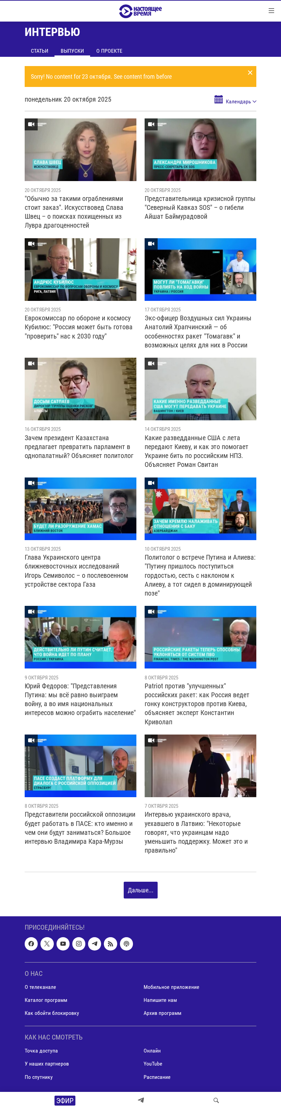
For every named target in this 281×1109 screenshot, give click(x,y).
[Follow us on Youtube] (63, 943)
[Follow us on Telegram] (94, 943)
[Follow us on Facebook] (31, 943)
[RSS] (110, 943)
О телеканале (40, 987)
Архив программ (162, 1013)
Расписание (157, 1076)
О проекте (109, 51)
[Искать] (216, 1100)
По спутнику (39, 1076)
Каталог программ (46, 1000)
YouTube (153, 1063)
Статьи (39, 51)
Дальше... (141, 890)
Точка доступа (41, 1050)
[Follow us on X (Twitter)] (46, 943)
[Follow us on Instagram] (78, 943)
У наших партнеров (47, 1063)
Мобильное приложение (171, 987)
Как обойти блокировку (52, 1013)
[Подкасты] (126, 943)
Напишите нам (160, 1000)
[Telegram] (140, 1100)
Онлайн (152, 1050)
